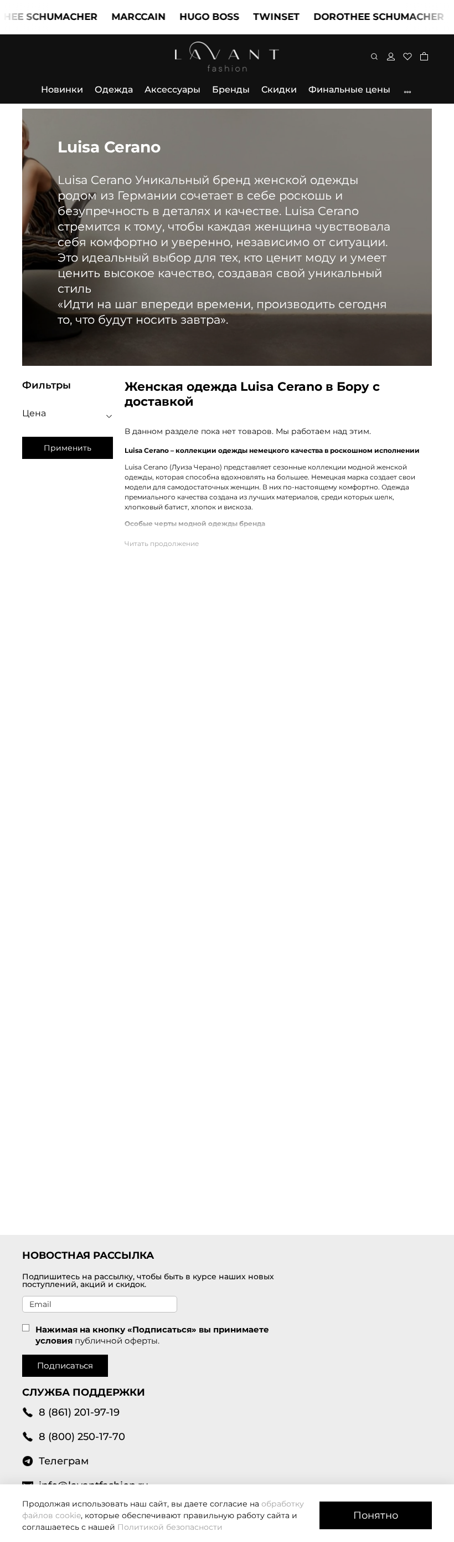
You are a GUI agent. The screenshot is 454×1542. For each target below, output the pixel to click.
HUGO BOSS (193, 16)
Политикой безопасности (170, 1527)
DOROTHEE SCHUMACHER (362, 16)
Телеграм (64, 1460)
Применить (67, 448)
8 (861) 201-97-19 (79, 1412)
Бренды (231, 89)
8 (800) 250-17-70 (82, 1436)
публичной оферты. (117, 1340)
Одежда (114, 89)
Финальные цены (349, 89)
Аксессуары (172, 89)
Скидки (279, 89)
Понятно (375, 1515)
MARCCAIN (122, 16)
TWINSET (259, 16)
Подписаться (65, 1365)
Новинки (62, 89)
